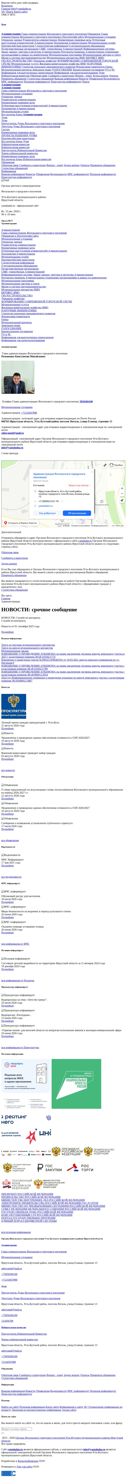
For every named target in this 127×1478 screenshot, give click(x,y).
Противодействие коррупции (18, 45)
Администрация (10, 229)
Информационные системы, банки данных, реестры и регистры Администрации (58, 50)
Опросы (113, 75)
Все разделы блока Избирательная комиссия (26, 159)
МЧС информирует (12, 81)
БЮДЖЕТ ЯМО (95, 57)
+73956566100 (9, 1274)
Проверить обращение (14, 78)
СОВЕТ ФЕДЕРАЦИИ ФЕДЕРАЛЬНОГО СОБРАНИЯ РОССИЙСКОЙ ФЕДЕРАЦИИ (50, 1209)
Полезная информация (32, 1407)
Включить (7, 5)
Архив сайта (69, 1410)
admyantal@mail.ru (12, 433)
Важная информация (66, 78)
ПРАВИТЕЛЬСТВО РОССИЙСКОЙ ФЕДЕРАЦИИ (31, 1197)
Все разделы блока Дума (15, 141)
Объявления (96, 78)
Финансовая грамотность (90, 66)
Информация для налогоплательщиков (76, 72)
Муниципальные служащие (100, 36)
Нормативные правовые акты (74, 39)
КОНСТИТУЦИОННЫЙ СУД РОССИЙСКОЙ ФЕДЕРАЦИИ (36, 1215)
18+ (3, 11)
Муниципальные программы (65, 54)
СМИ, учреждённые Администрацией (61, 48)
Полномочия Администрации (70, 42)
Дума (102, 72)
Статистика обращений (40, 78)
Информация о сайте (71, 1407)
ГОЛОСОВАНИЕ (62, 69)
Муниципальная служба (101, 42)
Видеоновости (111, 78)
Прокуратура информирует (66, 81)
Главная (5, 8)
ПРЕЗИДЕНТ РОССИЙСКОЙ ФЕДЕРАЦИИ (27, 1194)
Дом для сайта (24, 1466)
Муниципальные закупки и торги (102, 54)
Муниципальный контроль (16, 69)
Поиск (9, 11)
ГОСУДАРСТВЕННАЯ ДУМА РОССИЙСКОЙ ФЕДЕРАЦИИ (37, 1212)
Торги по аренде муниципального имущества (27, 647)
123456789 (7, 1320)
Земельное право (41, 69)
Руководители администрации (40, 39)
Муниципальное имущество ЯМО (66, 57)
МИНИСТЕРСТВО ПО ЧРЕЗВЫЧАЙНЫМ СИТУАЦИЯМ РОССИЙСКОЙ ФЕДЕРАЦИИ (53, 1206)
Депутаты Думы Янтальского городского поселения (30, 1298)
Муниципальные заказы (15, 650)
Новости (83, 78)
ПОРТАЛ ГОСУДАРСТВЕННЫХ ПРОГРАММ (28, 1218)
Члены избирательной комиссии (19, 1339)
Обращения (7, 162)
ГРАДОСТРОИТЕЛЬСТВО (17, 60)
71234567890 (8, 1362)
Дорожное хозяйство (45, 60)
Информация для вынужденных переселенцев (27, 72)
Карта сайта (20, 11)
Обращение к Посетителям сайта (20, 235)
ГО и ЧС (110, 69)
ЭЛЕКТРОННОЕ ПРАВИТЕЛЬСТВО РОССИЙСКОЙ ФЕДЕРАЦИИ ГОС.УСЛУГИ (49, 1203)
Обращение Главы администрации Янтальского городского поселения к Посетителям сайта (54, 35)
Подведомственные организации (20, 48)
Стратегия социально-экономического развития (48, 66)
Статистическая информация (51, 45)
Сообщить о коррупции (61, 75)
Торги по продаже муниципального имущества (28, 644)
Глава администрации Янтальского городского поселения (54, 33)
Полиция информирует (37, 81)
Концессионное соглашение (89, 69)
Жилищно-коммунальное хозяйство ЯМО (62, 63)
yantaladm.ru (85, 540)
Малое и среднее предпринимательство (23, 57)
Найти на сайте (10, 1407)
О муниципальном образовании (87, 45)
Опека (108, 66)
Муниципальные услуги (25, 63)
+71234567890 (29, 412)
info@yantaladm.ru (21, 8)
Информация (8, 171)
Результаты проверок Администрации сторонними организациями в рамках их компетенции (54, 277)
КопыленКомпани (28, 1461)
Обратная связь (38, 75)
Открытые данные (11, 39)
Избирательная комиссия (15, 75)
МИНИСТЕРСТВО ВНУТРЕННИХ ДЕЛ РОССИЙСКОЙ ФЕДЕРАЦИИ (43, 1200)
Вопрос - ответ (83, 75)
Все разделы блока (21, 114)
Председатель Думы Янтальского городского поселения (32, 1292)
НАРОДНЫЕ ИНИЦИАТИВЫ (19, 310)
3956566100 (86, 401)
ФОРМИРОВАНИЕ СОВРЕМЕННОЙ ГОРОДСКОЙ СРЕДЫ (36, 301)
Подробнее (7, 632)
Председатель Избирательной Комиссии (24, 1333)
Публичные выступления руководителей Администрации (34, 250)
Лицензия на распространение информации (36, 1410)
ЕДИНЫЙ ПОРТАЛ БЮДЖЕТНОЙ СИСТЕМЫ (29, 1221)
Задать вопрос (100, 75)
